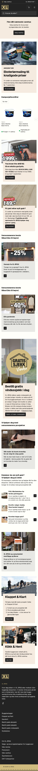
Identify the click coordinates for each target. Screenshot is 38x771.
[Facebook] (3, 703)
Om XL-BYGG (6, 741)
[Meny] (34, 7)
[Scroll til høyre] (35, 119)
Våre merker (6, 747)
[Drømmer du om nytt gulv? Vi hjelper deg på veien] (35, 495)
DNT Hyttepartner (8, 759)
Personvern (6, 750)
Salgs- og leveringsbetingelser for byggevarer (17, 744)
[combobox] (19, 13)
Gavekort (5, 719)
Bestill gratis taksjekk (9, 725)
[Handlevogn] (29, 7)
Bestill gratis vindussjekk (10, 728)
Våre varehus (6, 753)
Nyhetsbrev (6, 731)
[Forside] (4, 7)
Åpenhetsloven (7, 756)
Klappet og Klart (7, 716)
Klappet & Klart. (26, 411)
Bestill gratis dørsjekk (9, 722)
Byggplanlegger (7, 713)
